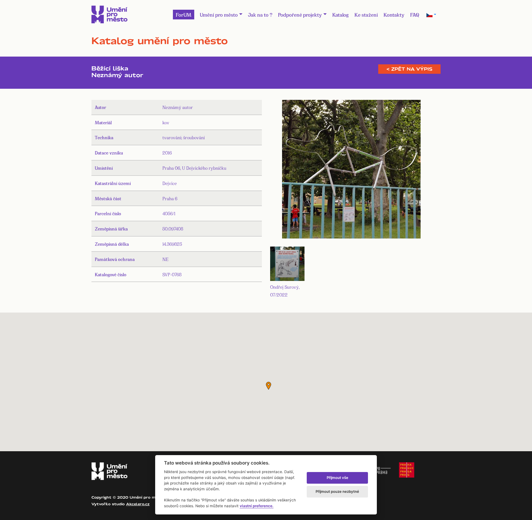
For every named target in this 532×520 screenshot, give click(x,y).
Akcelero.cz (138, 504)
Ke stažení (366, 14)
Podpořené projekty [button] (300, 14)
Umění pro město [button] (219, 14)
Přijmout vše (337, 477)
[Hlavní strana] (109, 14)
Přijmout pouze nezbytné (337, 491)
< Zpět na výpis (409, 69)
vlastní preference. (256, 506)
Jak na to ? (260, 14)
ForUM (183, 14)
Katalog (340, 14)
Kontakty (394, 14)
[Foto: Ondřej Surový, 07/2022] (351, 170)
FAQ (414, 14)
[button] (268, 386)
